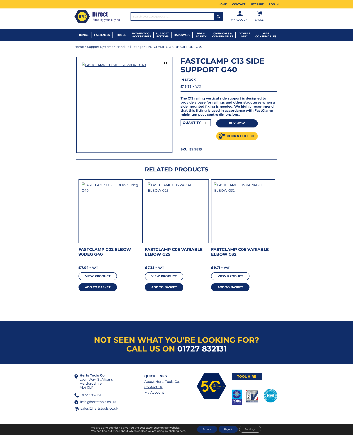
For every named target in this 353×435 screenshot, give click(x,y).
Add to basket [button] (97, 287)
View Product (97, 276)
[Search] (218, 16)
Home (222, 4)
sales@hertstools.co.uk (99, 408)
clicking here (177, 431)
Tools (121, 34)
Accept (207, 429)
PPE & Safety (201, 35)
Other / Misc (244, 35)
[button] (166, 63)
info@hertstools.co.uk (98, 402)
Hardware (182, 34)
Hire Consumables (265, 35)
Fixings (82, 34)
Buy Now (237, 123)
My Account (240, 19)
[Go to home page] (97, 16)
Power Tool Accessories (141, 35)
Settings (250, 429)
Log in (274, 4)
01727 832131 (202, 349)
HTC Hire (257, 4)
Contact (238, 4)
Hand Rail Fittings (129, 47)
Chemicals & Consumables (222, 35)
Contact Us (153, 387)
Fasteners (102, 34)
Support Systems (162, 35)
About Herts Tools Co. (162, 382)
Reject (228, 429)
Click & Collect (241, 136)
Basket (259, 19)
